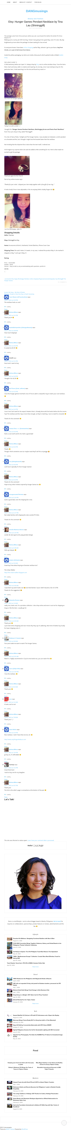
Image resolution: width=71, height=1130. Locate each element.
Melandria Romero (14, 600)
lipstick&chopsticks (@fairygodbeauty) (20, 327)
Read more (35, 966)
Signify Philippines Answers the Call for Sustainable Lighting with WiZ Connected (36, 1030)
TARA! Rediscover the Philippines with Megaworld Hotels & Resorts (32, 978)
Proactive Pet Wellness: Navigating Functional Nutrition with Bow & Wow (33, 938)
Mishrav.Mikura (13, 312)
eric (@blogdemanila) (15, 461)
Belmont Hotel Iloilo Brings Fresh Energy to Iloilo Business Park (31, 990)
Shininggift (60, 279)
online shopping (28, 47)
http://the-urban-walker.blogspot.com (15, 572)
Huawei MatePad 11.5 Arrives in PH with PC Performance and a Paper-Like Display (36, 1015)
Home (8, 2)
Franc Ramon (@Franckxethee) (18, 297)
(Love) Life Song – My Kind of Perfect (14, 292)
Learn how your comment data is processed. (41, 840)
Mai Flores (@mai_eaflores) (17, 388)
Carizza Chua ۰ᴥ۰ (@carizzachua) (19, 428)
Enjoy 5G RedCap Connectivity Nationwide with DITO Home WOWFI (32, 1025)
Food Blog (38, 2)
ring (56, 279)
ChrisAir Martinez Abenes (16, 529)
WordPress (25, 1129)
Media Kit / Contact (26, 2)
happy (16, 279)
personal (45, 279)
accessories (8, 279)
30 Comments (62, 282)
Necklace (26, 279)
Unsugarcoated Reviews (16, 494)
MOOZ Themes (10, 1129)
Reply (5, 309)
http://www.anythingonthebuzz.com (15, 739)
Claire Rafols (13, 729)
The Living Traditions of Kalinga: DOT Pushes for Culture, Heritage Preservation (35, 1093)
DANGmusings (37, 11)
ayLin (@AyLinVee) (14, 668)
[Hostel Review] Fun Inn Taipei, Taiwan (24, 999)
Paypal (41, 279)
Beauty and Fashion (35, 19)
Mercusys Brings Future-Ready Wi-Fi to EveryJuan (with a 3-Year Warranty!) (34, 1020)
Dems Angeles (38, 28)
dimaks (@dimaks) (14, 560)
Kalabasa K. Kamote (15, 638)
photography (51, 279)
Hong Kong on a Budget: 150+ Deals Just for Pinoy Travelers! (30, 995)
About (15, 2)
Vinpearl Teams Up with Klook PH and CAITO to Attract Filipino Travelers (33, 1082)
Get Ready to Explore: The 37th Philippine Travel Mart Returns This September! (35, 951)
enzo (10, 699)
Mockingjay (21, 279)
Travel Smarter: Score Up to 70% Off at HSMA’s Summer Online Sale (26, 963)
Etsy (37, 64)
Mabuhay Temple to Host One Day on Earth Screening (19, 294)
